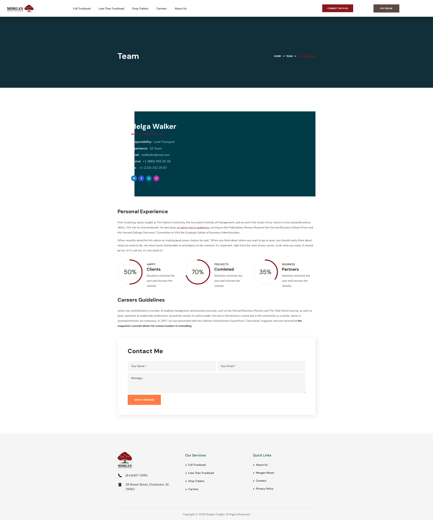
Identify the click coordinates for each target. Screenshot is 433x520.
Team (289, 56)
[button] (337, 8)
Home (277, 56)
